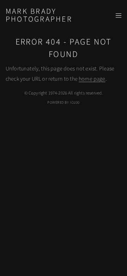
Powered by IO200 (63, 102)
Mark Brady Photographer (39, 15)
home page (92, 79)
